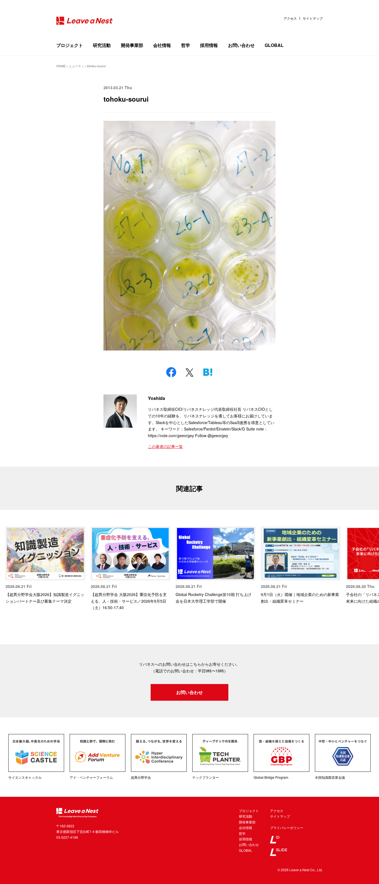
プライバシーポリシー (286, 827)
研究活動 (102, 45)
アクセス (290, 18)
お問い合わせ (241, 45)
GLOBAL (274, 45)
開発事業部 (132, 45)
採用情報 (209, 45)
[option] (45, 566)
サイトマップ (313, 18)
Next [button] (368, 563)
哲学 (185, 45)
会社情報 (162, 45)
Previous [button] (11, 563)
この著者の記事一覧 (165, 446)
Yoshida (156, 398)
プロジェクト (69, 45)
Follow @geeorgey (211, 435)
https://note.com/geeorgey (171, 435)
